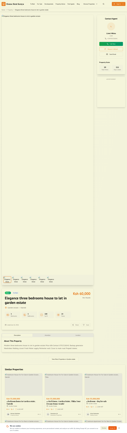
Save (87, 325)
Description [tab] (17, 335)
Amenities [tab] (48, 335)
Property (10, 10)
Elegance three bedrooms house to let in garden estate (31, 10)
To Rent (32, 4)
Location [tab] (78, 335)
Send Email (112, 54)
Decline (104, 428)
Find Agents (71, 4)
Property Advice (60, 4)
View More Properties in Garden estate (63, 359)
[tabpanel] (48, 344)
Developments (49, 4)
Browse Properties (89, 4)
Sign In (119, 4)
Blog (78, 4)
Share (77, 325)
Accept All (112, 428)
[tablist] (48, 335)
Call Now (112, 44)
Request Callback (113, 49)
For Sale (39, 4)
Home (3, 10)
